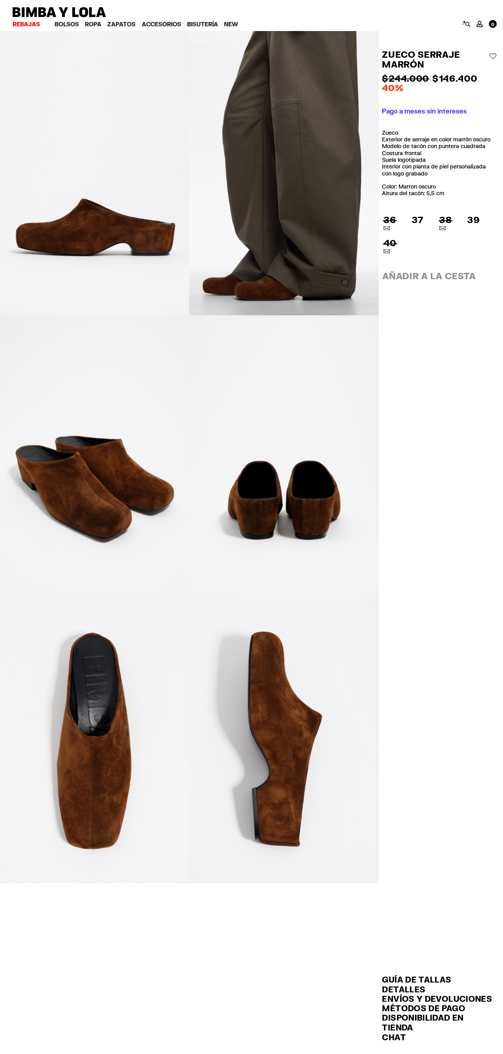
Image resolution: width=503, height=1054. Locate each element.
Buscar (465, 23)
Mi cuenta (480, 24)
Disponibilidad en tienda (422, 1022)
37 (418, 219)
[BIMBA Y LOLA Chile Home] (59, 15)
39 (473, 219)
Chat (394, 1037)
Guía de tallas (416, 979)
